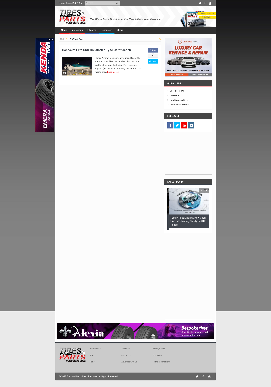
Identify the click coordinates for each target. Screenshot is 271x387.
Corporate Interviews (179, 104)
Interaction (77, 30)
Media (120, 30)
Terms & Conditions (161, 360)
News (64, 30)
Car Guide (174, 95)
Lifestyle (92, 30)
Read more (112, 71)
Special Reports (177, 91)
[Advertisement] (226, 85)
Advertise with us (206, 13)
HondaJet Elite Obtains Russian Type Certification (96, 50)
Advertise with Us (129, 360)
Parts (92, 360)
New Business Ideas (179, 100)
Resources (106, 30)
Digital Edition (207, 17)
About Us (125, 347)
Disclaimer (157, 353)
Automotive (95, 347)
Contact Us (126, 353)
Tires (92, 353)
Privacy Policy (159, 347)
